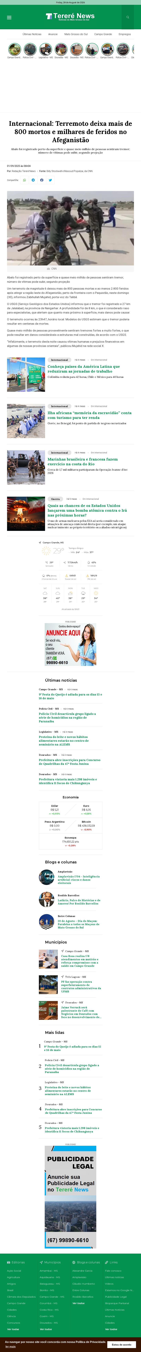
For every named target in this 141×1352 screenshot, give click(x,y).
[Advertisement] (70, 85)
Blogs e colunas (61, 862)
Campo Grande (103, 34)
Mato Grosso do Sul (76, 34)
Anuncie (53, 34)
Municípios (56, 942)
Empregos (125, 34)
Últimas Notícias (32, 34)
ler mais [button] (11, 1346)
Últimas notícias (61, 680)
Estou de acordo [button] (121, 1344)
